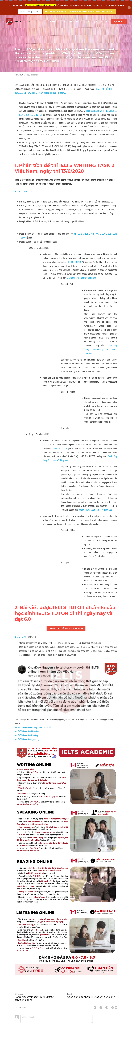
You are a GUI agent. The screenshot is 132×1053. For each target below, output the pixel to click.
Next (69, 994)
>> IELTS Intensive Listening (27, 731)
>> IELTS (19, 739)
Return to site (21, 1007)
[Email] (112, 1007)
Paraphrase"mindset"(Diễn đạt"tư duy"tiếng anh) (34, 998)
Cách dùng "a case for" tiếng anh (81, 277)
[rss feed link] (116, 1007)
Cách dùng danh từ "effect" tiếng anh (95, 509)
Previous (19, 994)
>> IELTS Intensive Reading (26, 735)
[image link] (9, 21)
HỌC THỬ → (119, 21)
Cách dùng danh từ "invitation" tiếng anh (91, 997)
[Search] (106, 22)
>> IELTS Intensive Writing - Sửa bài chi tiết (33, 727)
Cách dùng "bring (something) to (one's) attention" (101, 349)
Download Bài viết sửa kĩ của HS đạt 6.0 (66, 628)
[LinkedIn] (106, 1007)
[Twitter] (101, 1007)
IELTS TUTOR (21, 191)
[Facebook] (95, 1007)
